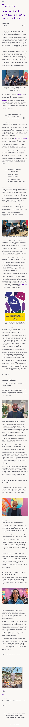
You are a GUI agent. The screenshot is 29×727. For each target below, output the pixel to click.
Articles (10, 6)
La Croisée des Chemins (21, 138)
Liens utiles (22, 715)
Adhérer (23, 713)
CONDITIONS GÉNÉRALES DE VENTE (11, 715)
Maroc (3, 691)
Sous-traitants (14, 719)
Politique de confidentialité (10, 717)
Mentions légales (21, 717)
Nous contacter (17, 713)
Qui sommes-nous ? (8, 713)
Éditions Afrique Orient (21, 50)
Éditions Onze (21, 94)
